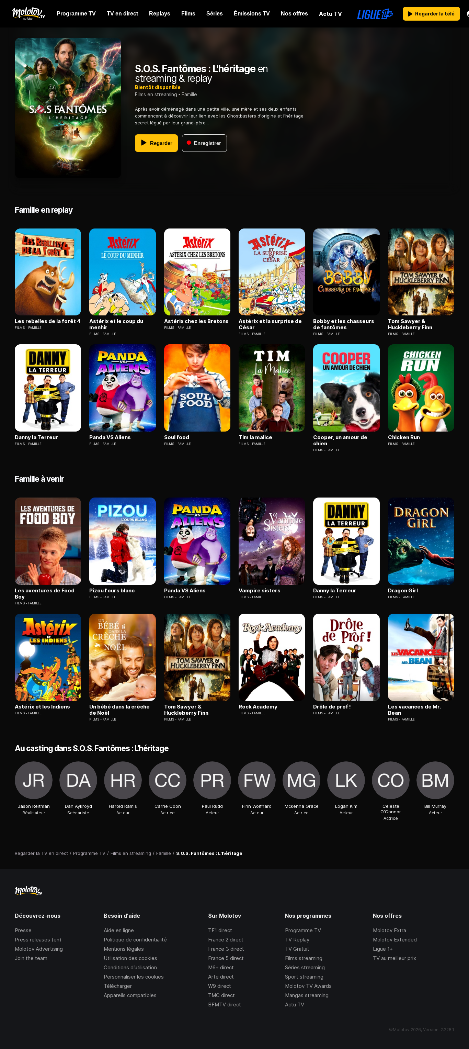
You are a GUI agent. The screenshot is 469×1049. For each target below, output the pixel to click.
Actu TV (294, 1004)
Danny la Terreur (36, 437)
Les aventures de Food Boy (45, 594)
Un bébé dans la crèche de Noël (119, 710)
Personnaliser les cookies (134, 976)
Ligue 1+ (383, 949)
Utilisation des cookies (130, 958)
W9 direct (219, 986)
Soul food (176, 437)
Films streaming (303, 958)
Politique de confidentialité (135, 939)
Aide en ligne (119, 930)
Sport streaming (304, 976)
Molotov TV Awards (308, 986)
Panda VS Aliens (110, 437)
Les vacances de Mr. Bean (414, 710)
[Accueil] (28, 14)
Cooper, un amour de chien (340, 440)
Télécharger (118, 986)
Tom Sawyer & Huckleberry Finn (410, 324)
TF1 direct (220, 930)
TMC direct (221, 995)
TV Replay (297, 939)
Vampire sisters (260, 591)
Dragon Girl (403, 591)
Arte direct (221, 976)
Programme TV (303, 930)
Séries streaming (305, 967)
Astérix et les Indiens (42, 707)
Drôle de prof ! (332, 707)
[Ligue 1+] (375, 13)
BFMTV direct (224, 1004)
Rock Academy (258, 707)
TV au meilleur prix (394, 958)
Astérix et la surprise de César (270, 324)
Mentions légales (124, 949)
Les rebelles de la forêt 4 (48, 321)
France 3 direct (226, 949)
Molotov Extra (389, 930)
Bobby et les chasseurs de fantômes (343, 324)
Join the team (31, 958)
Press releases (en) (38, 939)
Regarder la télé (435, 13)
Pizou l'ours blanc (112, 591)
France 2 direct (225, 939)
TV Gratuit (297, 949)
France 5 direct (226, 958)
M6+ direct (221, 967)
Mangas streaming (307, 995)
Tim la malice (255, 437)
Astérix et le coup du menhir (116, 324)
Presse (23, 930)
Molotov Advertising (39, 949)
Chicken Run (404, 437)
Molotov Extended (395, 939)
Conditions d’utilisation (130, 967)
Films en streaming (156, 94)
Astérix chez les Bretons (196, 321)
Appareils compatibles (130, 995)
